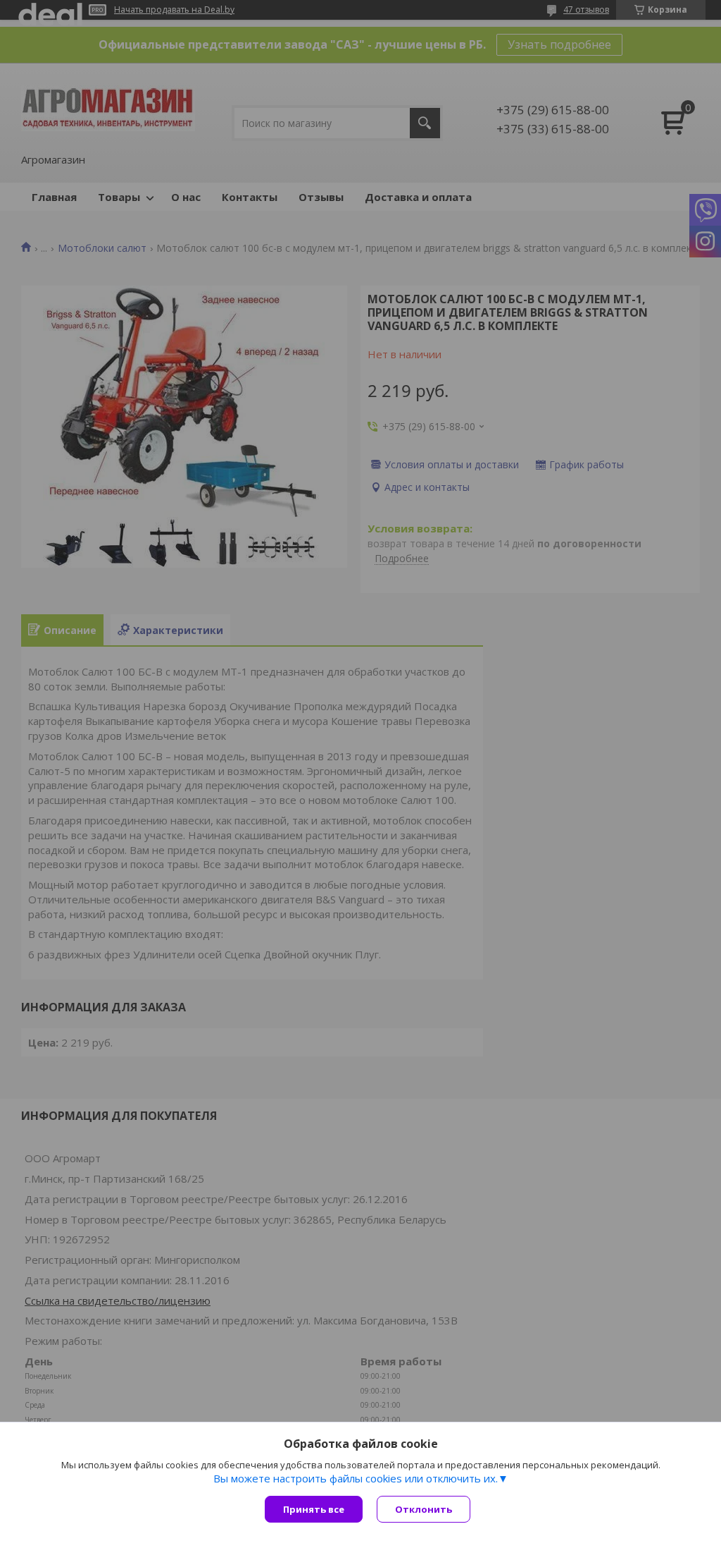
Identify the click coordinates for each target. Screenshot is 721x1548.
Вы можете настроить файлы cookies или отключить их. (355, 1478)
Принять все (313, 1509)
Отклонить (423, 1509)
